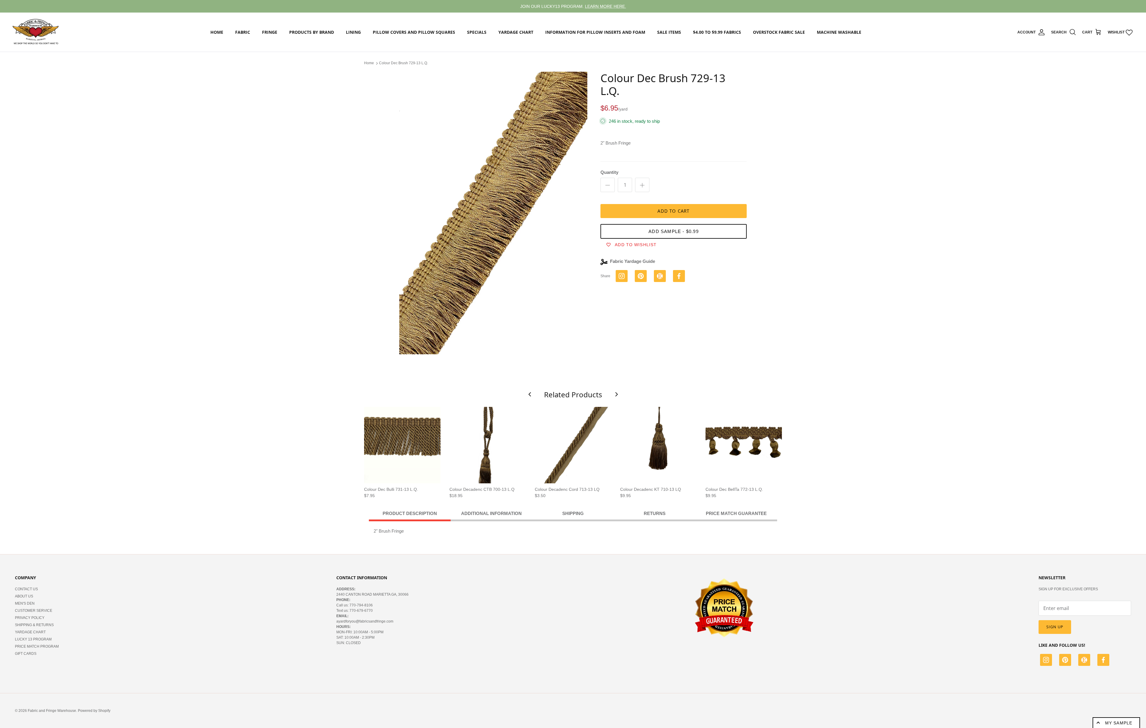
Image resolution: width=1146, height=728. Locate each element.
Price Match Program (37, 646)
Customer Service (33, 611)
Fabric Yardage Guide (632, 261)
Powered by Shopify (94, 711)
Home (216, 32)
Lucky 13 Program (33, 639)
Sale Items (669, 32)
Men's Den (25, 603)
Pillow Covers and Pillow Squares (414, 32)
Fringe (269, 32)
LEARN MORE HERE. (605, 6)
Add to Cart (673, 211)
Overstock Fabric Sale (779, 32)
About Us (24, 596)
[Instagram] (1046, 661)
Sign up (1054, 626)
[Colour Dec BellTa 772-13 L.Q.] (744, 445)
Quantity (609, 172)
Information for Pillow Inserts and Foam (595, 32)
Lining (353, 32)
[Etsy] (1084, 661)
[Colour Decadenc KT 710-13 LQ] (658, 445)
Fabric (242, 32)
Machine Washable (839, 32)
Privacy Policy (29, 618)
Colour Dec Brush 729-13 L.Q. (403, 63)
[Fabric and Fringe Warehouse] (36, 32)
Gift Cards (25, 654)
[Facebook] (1103, 661)
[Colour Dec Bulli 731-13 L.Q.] (402, 445)
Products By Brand (311, 32)
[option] (493, 213)
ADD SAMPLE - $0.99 (674, 231)
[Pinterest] (1065, 661)
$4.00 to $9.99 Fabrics (717, 32)
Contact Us (26, 589)
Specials (476, 32)
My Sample (1118, 723)
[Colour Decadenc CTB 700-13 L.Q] (487, 445)
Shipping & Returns (34, 625)
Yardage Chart (515, 32)
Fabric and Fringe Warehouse (52, 711)
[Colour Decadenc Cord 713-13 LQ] (573, 445)
